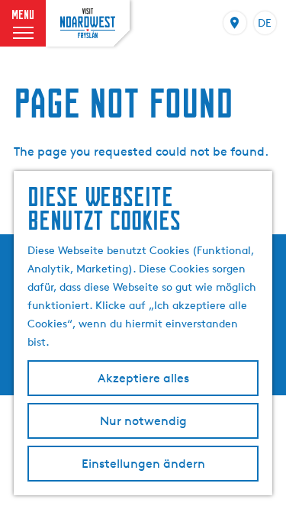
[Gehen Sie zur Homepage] (87, 22)
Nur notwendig (143, 421)
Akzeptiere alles (143, 378)
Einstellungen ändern (143, 463)
